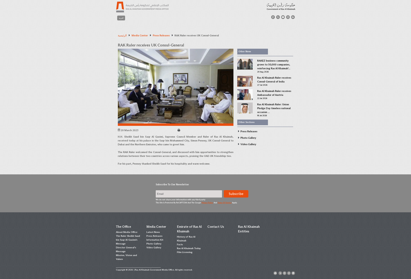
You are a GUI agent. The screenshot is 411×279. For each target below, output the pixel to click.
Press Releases (154, 235)
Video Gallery (153, 247)
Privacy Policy (207, 203)
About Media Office (126, 232)
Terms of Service (225, 203)
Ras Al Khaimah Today (189, 248)
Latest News (153, 232)
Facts (180, 244)
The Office (123, 227)
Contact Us (215, 227)
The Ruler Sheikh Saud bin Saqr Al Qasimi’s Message (128, 239)
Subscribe (236, 194)
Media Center (156, 227)
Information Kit (154, 239)
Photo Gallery (153, 243)
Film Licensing (184, 252)
